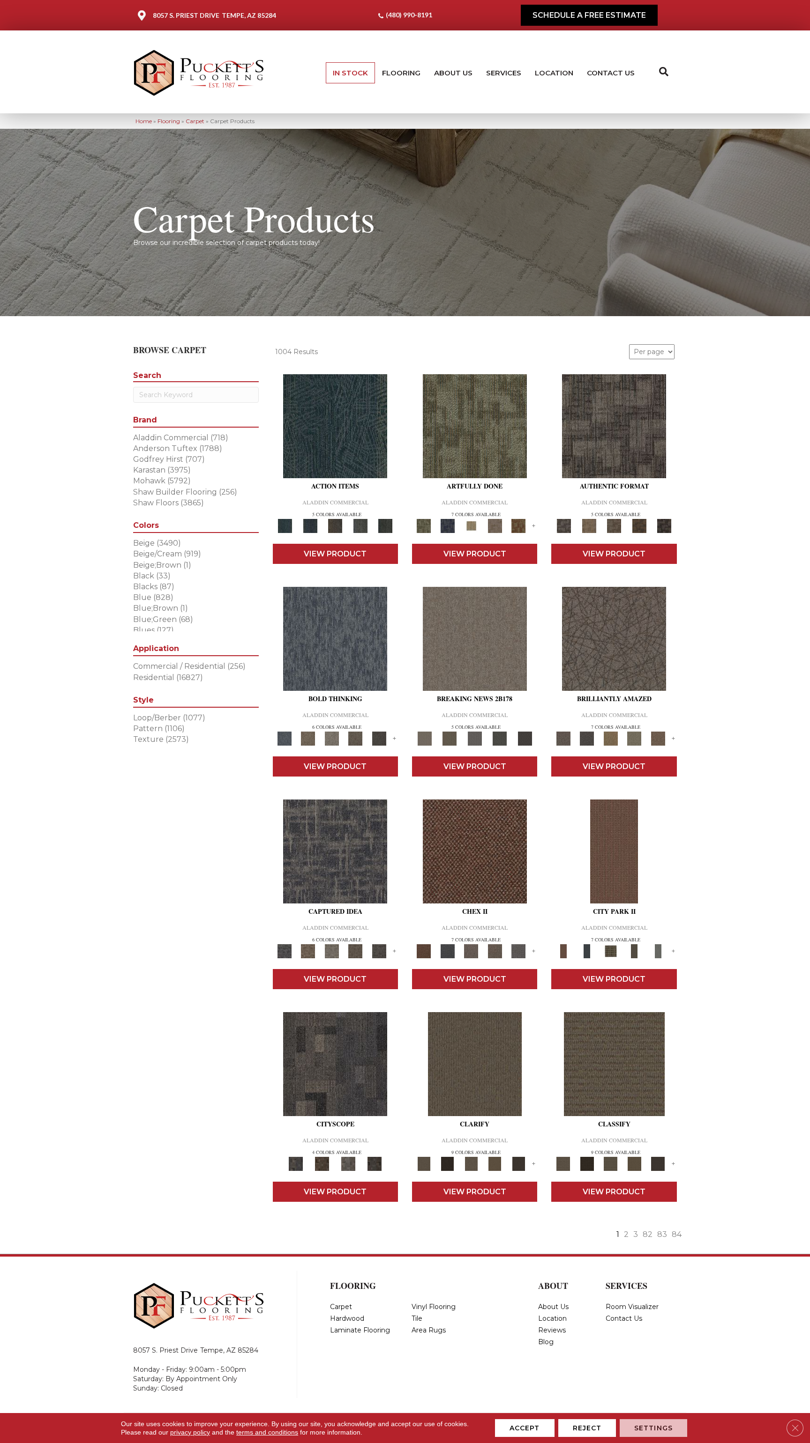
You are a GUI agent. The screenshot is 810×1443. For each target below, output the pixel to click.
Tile (417, 1318)
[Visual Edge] (614, 425)
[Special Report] (449, 738)
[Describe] (471, 1163)
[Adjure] (518, 1163)
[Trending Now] (475, 638)
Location (554, 72)
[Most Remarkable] (447, 525)
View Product (335, 553)
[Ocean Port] (310, 525)
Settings (653, 1428)
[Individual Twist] (614, 525)
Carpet (195, 121)
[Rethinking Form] (639, 525)
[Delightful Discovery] (475, 425)
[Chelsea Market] (475, 851)
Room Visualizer (632, 1306)
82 (647, 1234)
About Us (453, 72)
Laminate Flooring (360, 1330)
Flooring (401, 72)
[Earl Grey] (360, 525)
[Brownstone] (335, 525)
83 (662, 1234)
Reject (587, 1428)
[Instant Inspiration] (657, 738)
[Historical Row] (374, 1163)
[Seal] (379, 738)
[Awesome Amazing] (494, 525)
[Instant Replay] (475, 738)
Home (143, 121)
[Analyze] (447, 1163)
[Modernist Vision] (471, 525)
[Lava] (331, 738)
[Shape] (335, 638)
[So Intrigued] (614, 638)
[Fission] (355, 738)
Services (503, 72)
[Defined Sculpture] (589, 525)
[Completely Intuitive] (610, 738)
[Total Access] (525, 738)
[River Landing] (447, 951)
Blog (546, 1342)
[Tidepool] (335, 425)
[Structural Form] (664, 525)
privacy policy (190, 1432)
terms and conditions (267, 1432)
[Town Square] (518, 951)
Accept (525, 1428)
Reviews (552, 1330)
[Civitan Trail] (322, 1163)
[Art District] (471, 951)
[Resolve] (475, 1063)
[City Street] (385, 525)
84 (677, 1234)
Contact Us (611, 72)
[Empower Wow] (634, 738)
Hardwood (347, 1318)
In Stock (350, 72)
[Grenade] (308, 738)
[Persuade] (494, 1163)
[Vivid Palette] (518, 525)
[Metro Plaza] (494, 951)
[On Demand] (499, 738)
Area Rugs (429, 1330)
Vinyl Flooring (434, 1306)
